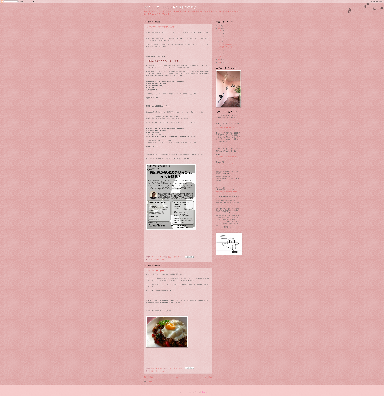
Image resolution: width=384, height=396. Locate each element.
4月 (221, 50)
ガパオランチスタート (156, 270)
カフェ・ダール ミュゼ (157, 259)
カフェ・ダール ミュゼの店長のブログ (170, 7)
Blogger (204, 392)
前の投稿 (208, 377)
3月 (221, 53)
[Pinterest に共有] (193, 257)
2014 (219, 28)
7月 (221, 39)
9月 (221, 36)
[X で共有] (189, 257)
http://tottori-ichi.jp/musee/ (224, 164)
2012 (219, 62)
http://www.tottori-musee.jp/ (225, 127)
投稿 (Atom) (150, 381)
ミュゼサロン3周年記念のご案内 (160, 26)
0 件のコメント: (177, 257)
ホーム (179, 377)
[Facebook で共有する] (191, 257)
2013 (219, 59)
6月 (221, 42)
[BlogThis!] (188, 257)
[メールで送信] (186, 257)
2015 (219, 25)
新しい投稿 (148, 377)
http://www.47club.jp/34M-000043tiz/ (228, 156)
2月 (221, 56)
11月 (221, 33)
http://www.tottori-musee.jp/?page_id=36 (226, 191)
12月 (221, 31)
